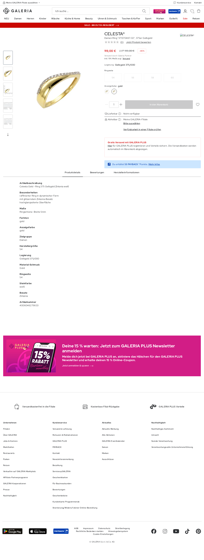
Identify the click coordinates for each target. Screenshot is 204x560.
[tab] (58, 90)
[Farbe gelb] (106, 91)
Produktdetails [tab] (72, 172)
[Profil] (185, 11)
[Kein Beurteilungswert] (112, 42)
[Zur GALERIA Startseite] (17, 11)
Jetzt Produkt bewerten (138, 42)
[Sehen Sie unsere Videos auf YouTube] (176, 531)
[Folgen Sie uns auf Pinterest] (198, 531)
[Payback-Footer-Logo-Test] (61, 531)
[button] (21, 2)
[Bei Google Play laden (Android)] (12, 531)
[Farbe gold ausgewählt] (114, 91)
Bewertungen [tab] (97, 172)
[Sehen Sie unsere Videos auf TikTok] (187, 531)
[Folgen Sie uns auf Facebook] (154, 531)
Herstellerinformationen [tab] (126, 172)
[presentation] (8, 134)
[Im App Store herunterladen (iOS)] (38, 531)
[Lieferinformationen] (119, 113)
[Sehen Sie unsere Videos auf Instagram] (165, 531)
